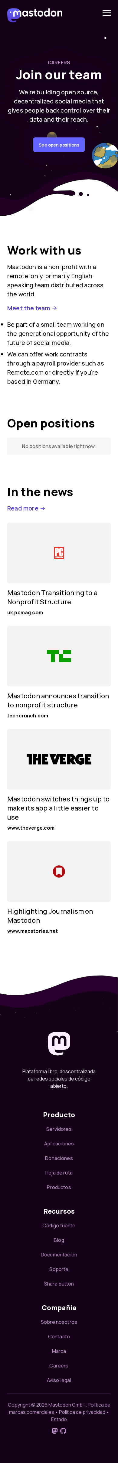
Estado (59, 1419)
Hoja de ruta (59, 1172)
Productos (59, 1187)
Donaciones (59, 1158)
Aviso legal (59, 1380)
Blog (59, 1240)
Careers (58, 1365)
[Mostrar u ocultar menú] (107, 13)
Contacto (59, 1336)
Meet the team (28, 308)
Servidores (59, 1129)
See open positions (59, 145)
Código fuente (58, 1225)
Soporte (58, 1269)
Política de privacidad (82, 1412)
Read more (22, 508)
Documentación (59, 1254)
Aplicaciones (59, 1143)
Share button (59, 1283)
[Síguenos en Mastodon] (55, 1431)
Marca (59, 1351)
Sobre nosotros (59, 1322)
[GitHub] (63, 1431)
